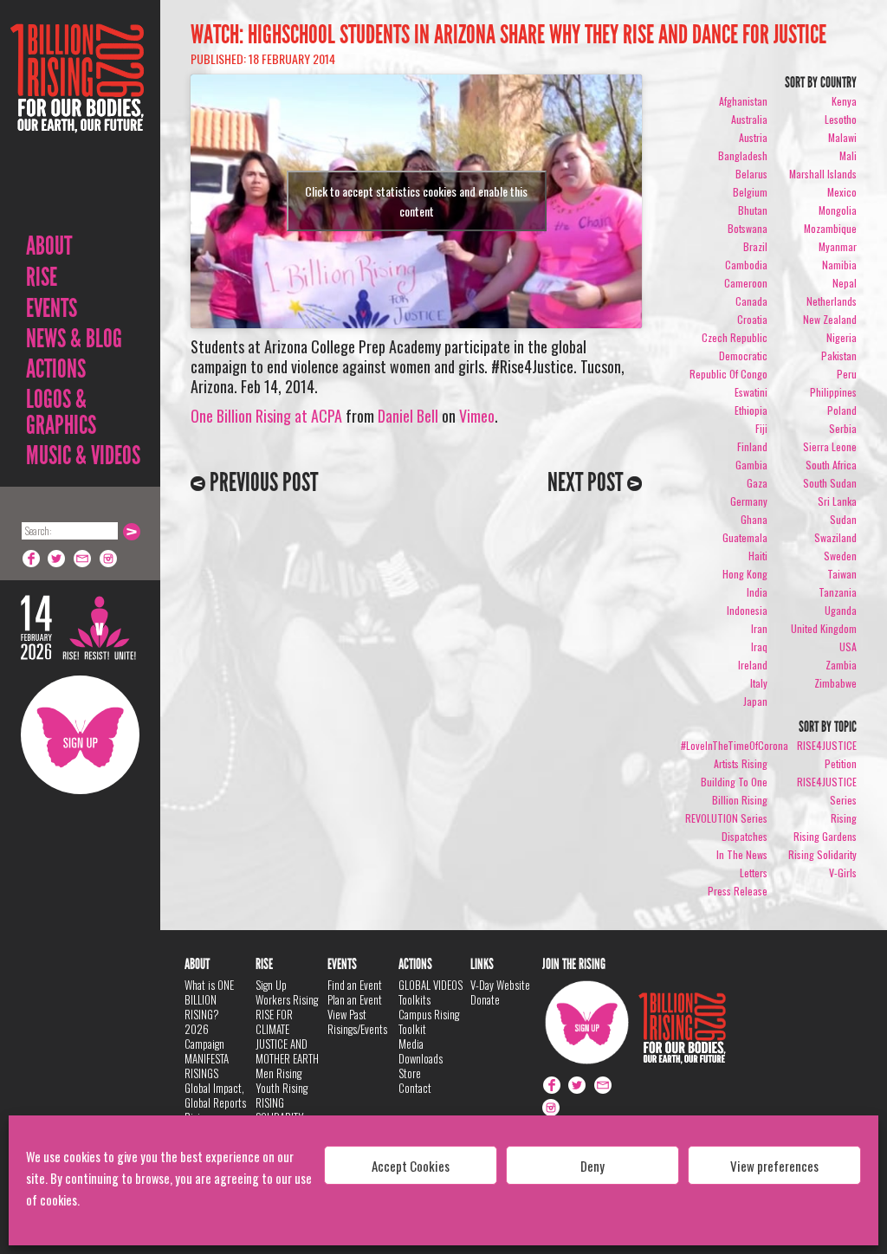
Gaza (757, 482)
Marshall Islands (823, 173)
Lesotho (841, 119)
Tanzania (838, 592)
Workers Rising (287, 999)
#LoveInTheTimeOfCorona (734, 745)
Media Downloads (420, 1051)
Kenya (844, 101)
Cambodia (746, 264)
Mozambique (830, 228)
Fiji (761, 428)
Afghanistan (743, 101)
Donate (485, 999)
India (757, 592)
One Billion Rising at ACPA (266, 415)
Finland (752, 446)
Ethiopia (751, 410)
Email (83, 558)
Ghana (754, 519)
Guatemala (744, 537)
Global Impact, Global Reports (215, 1095)
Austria (753, 137)
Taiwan (842, 573)
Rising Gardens (825, 836)
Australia (749, 119)
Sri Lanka (837, 501)
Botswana (747, 228)
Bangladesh (742, 155)
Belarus (751, 173)
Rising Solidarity (822, 854)
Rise (41, 277)
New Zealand (830, 319)
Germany (748, 501)
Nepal (844, 282)
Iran (759, 628)
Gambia (751, 464)
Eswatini (751, 392)
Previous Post (261, 482)
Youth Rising (282, 1087)
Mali (848, 155)
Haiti (757, 555)
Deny (592, 1165)
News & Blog (74, 338)
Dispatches (744, 836)
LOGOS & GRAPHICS (61, 412)
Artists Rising (740, 763)
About (49, 246)
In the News (741, 854)
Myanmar (838, 246)
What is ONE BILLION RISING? (209, 999)
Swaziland (835, 537)
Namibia (839, 264)
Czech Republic (734, 337)
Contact (414, 1087)
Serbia (843, 428)
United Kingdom (824, 628)
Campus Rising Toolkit (428, 1021)
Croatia (752, 319)
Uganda (841, 610)
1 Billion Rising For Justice (77, 121)
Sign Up (80, 735)
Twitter (57, 558)
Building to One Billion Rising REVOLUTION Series (726, 799)
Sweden (840, 555)
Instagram (109, 558)
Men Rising (278, 1073)
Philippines (833, 392)
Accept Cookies (411, 1165)
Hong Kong (744, 573)
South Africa (831, 464)
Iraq (759, 646)
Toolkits (414, 999)
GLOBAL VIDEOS (430, 984)
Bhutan (752, 210)
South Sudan (830, 482)
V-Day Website (500, 984)
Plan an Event (354, 999)
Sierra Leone (830, 446)
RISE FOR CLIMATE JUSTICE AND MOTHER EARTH (287, 1036)
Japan (755, 701)
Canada (751, 301)
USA (848, 646)
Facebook (31, 558)
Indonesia (747, 610)
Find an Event (354, 984)
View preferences (774, 1165)
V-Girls (843, 872)
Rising (844, 818)
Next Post (587, 482)
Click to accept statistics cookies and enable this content (416, 201)
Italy (758, 682)
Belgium (750, 191)
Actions (56, 369)
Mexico (842, 191)
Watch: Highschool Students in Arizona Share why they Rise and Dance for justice (508, 34)
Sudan (843, 519)
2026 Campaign (204, 1036)
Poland (842, 410)
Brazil (755, 246)
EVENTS (51, 308)
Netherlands (831, 301)
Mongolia (838, 210)
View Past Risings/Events (357, 1021)
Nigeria (841, 337)
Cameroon (745, 282)
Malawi (842, 137)
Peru (847, 373)
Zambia (841, 664)
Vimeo (477, 415)
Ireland (752, 664)
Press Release (737, 890)
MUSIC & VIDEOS (83, 455)
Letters (753, 872)
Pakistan (839, 355)
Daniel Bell (408, 415)
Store (409, 1073)
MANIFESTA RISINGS (207, 1066)
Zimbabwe (835, 682)
